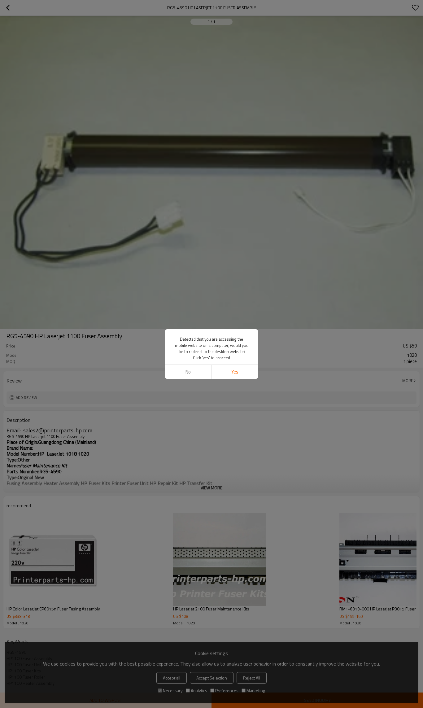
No (188, 371)
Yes (234, 371)
